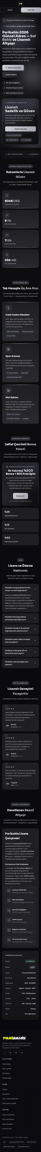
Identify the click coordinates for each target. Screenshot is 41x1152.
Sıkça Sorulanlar (7, 1124)
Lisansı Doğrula (11, 75)
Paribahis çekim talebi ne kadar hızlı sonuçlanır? (17, 640)
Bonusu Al (20, 496)
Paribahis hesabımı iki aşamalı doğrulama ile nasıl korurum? (17, 629)
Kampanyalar (6, 1078)
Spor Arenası (6, 1069)
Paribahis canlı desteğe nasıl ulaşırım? (16, 663)
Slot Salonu (6, 1073)
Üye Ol (10, 10)
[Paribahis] (20, 3)
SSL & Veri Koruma (8, 1119)
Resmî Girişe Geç (14, 68)
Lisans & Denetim (8, 1115)
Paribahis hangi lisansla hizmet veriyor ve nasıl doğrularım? (17, 589)
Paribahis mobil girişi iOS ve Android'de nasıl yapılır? (16, 651)
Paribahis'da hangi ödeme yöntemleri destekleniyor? (15, 618)
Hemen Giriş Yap (21, 129)
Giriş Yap (31, 10)
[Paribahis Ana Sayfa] (14, 1039)
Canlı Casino (6, 1064)
